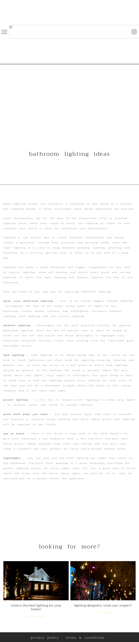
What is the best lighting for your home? (36, 607)
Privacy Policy (45, 637)
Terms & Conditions (85, 637)
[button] (4, 32)
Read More (36, 616)
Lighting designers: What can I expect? (103, 605)
